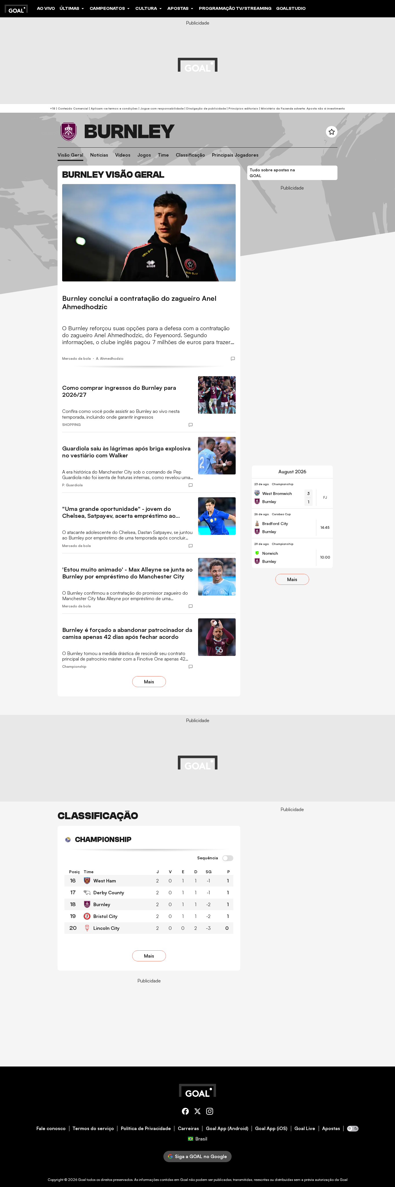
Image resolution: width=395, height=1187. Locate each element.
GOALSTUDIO (291, 8)
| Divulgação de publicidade (205, 108)
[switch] (227, 858)
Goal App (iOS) (271, 1128)
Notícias (99, 155)
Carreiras (188, 1128)
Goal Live (304, 1128)
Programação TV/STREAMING (235, 8)
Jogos (144, 155)
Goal (82, 1179)
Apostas (331, 1128)
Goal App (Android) (227, 1128)
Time (163, 155)
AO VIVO (46, 8)
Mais (149, 682)
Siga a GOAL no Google (201, 1156)
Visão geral (70, 155)
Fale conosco (51, 1128)
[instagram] (209, 1112)
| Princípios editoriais (242, 108)
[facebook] (185, 1112)
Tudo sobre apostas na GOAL (272, 172)
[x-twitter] (197, 1112)
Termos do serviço (93, 1128)
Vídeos (122, 155)
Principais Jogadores (235, 155)
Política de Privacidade (146, 1128)
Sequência (207, 858)
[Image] (149, 232)
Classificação (190, 155)
